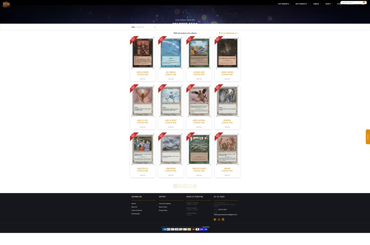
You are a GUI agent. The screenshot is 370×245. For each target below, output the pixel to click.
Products (183, 20)
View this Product (143, 59)
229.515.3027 (222, 209)
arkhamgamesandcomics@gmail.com (225, 214)
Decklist (368, 137)
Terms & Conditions (165, 203)
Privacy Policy (163, 210)
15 (194, 186)
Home (177, 20)
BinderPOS (206, 227)
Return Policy (163, 207)
